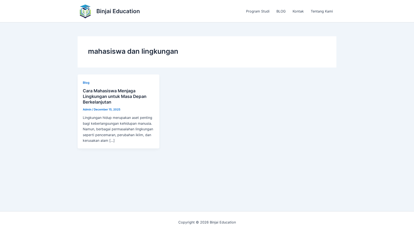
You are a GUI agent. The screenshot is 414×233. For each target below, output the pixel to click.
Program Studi (258, 11)
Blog (86, 82)
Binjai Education (118, 11)
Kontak (298, 11)
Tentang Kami (322, 11)
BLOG (281, 11)
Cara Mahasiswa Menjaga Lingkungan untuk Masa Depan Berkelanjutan (114, 96)
